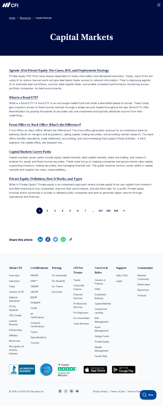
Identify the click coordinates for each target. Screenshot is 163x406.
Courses (35, 342)
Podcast (142, 295)
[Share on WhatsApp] (63, 241)
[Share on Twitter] (55, 241)
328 (108, 210)
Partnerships (15, 330)
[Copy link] (70, 241)
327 (101, 210)
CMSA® (34, 286)
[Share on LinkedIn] (40, 241)
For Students (58, 281)
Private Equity (102, 341)
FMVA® (34, 275)
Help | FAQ (122, 275)
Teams (76, 280)
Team (12, 286)
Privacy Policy (100, 391)
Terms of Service (136, 391)
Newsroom (14, 340)
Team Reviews (81, 323)
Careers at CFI (16, 291)
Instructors (14, 281)
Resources (143, 290)
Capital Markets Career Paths (30, 152)
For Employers (80, 312)
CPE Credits (15, 315)
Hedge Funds (102, 336)
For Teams (57, 286)
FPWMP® (35, 302)
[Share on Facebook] (47, 241)
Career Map (101, 356)
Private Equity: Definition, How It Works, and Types (45, 179)
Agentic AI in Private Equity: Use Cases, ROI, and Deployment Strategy (59, 70)
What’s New (144, 284)
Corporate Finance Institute (11, 5)
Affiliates (13, 335)
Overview (14, 275)
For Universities (81, 318)
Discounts (57, 291)
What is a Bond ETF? (23, 97)
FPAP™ (34, 281)
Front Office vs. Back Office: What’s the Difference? (45, 125)
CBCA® (34, 291)
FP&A (97, 289)
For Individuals (59, 275)
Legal (119, 281)
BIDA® (34, 297)
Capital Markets (103, 303)
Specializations (38, 337)
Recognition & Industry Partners (16, 350)
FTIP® (34, 308)
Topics (34, 332)
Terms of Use (117, 391)
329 (116, 210)
